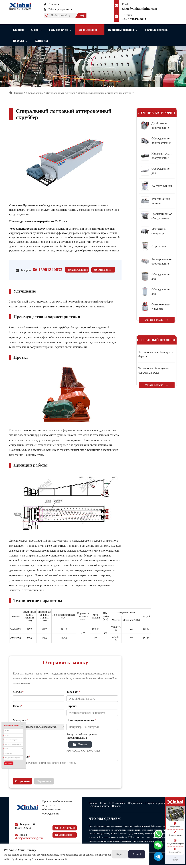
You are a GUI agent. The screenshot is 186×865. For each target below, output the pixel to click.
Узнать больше (154, 319)
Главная (18, 29)
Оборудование (88, 29)
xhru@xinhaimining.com (139, 8)
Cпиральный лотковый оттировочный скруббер (106, 92)
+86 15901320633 (134, 19)
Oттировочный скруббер (61, 92)
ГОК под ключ (58, 29)
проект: (17, 738)
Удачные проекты (156, 29)
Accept (137, 854)
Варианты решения (121, 29)
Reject (120, 854)
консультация (79, 269)
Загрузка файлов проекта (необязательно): (82, 736)
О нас (34, 29)
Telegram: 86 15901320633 (25, 826)
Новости (18, 40)
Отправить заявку (102, 270)
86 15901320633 (47, 269)
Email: (29, 836)
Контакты (41, 40)
